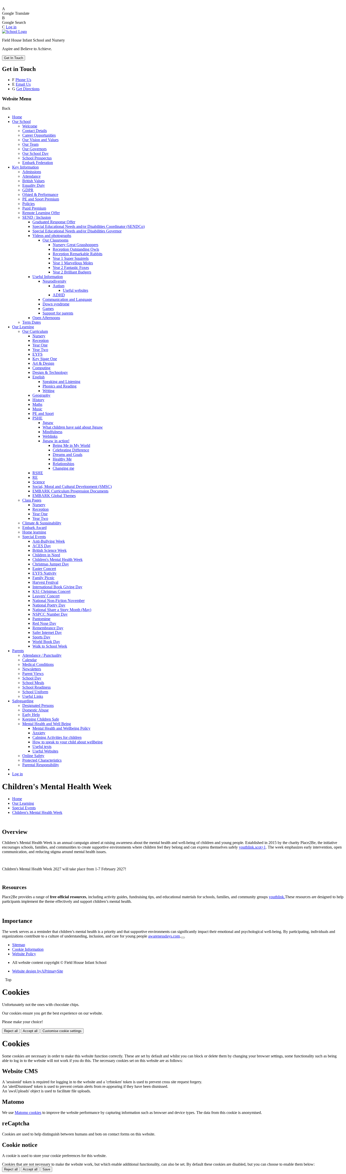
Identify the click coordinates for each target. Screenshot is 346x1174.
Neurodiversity (54, 281)
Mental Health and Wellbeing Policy (61, 728)
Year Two (40, 349)
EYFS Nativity (44, 573)
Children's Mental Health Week (57, 559)
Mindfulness (52, 432)
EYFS (37, 354)
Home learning (34, 532)
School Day (31, 678)
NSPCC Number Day (50, 614)
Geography (41, 395)
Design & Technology (50, 372)
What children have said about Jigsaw (73, 427)
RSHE (37, 473)
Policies (28, 203)
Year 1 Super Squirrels (71, 258)
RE (35, 477)
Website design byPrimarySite (37, 971)
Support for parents (58, 313)
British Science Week (49, 550)
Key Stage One (44, 359)
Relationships (63, 464)
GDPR (27, 190)
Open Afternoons (46, 318)
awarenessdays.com (164, 936)
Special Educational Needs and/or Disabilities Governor (77, 231)
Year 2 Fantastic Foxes (71, 267)
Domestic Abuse (35, 710)
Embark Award (34, 527)
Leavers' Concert (46, 596)
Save (46, 1169)
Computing (41, 368)
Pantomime (41, 619)
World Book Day (46, 641)
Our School (21, 121)
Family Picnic (43, 578)
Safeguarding (22, 701)
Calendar (29, 660)
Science (38, 482)
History (38, 400)
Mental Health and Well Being (46, 724)
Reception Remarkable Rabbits (77, 254)
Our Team (30, 144)
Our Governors (34, 149)
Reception (40, 340)
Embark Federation (37, 162)
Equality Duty (33, 185)
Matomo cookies (28, 1112)
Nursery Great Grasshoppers (75, 245)
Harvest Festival (45, 582)
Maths (37, 404)
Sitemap (18, 945)
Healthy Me (62, 459)
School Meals (33, 683)
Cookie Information (28, 949)
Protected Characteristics (42, 760)
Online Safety (33, 756)
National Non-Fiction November (58, 600)
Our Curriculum (35, 331)
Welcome (29, 126)
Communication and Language (67, 299)
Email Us (23, 84)
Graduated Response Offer (53, 222)
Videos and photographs (51, 235)
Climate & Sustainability (41, 523)
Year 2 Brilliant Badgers (72, 272)
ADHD (59, 295)
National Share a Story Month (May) (61, 610)
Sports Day (41, 637)
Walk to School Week (49, 646)
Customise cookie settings (62, 1031)
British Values (33, 181)
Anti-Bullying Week (48, 541)
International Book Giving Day (57, 587)
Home (17, 117)
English (38, 377)
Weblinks (50, 436)
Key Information (25, 167)
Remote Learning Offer (41, 213)
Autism (58, 286)
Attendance (31, 176)
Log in (11, 27)
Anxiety (38, 733)
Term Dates (31, 322)
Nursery (38, 336)
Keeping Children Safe (40, 719)
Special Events (34, 537)
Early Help (31, 714)
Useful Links (32, 696)
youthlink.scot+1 (252, 847)
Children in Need (46, 555)
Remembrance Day (47, 628)
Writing (48, 391)
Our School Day (35, 153)
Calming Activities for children (57, 737)
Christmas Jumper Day (50, 564)
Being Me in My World (71, 445)
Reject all (11, 1031)
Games (48, 308)
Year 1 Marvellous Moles (73, 263)
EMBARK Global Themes (54, 495)
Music (37, 409)
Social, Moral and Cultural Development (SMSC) (72, 486)
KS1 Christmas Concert (51, 591)
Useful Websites (45, 751)
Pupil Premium (34, 208)
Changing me (63, 468)
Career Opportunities (39, 135)
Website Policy (24, 954)
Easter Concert (44, 568)
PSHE (37, 418)
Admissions (31, 172)
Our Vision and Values (40, 140)
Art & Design (43, 363)
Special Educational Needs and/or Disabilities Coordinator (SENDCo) (88, 226)
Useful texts (41, 746)
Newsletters (31, 669)
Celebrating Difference (71, 450)
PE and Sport (43, 413)
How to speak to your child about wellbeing (67, 742)
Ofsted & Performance (40, 194)
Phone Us (23, 80)
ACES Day (41, 546)
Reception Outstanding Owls (76, 249)
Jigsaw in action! (56, 441)
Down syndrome (56, 304)
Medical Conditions (38, 664)
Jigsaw (48, 422)
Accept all (30, 1031)
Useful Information (47, 276)
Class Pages (31, 500)
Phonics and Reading (59, 386)
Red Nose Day (44, 623)
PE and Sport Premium (40, 199)
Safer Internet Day (47, 632)
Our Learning (23, 327)
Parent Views (33, 673)
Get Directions (28, 89)
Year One (40, 345)
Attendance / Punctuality (42, 655)
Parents (18, 651)
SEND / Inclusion (36, 217)
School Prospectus (37, 158)
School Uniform (35, 692)
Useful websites (75, 290)
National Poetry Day (48, 605)
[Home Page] (14, 31)
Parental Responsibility (40, 765)
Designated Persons (38, 705)
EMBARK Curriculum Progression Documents (70, 491)
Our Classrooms (55, 240)
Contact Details (34, 131)
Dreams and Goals (67, 454)
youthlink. (277, 897)
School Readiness (36, 687)
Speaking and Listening (61, 381)
